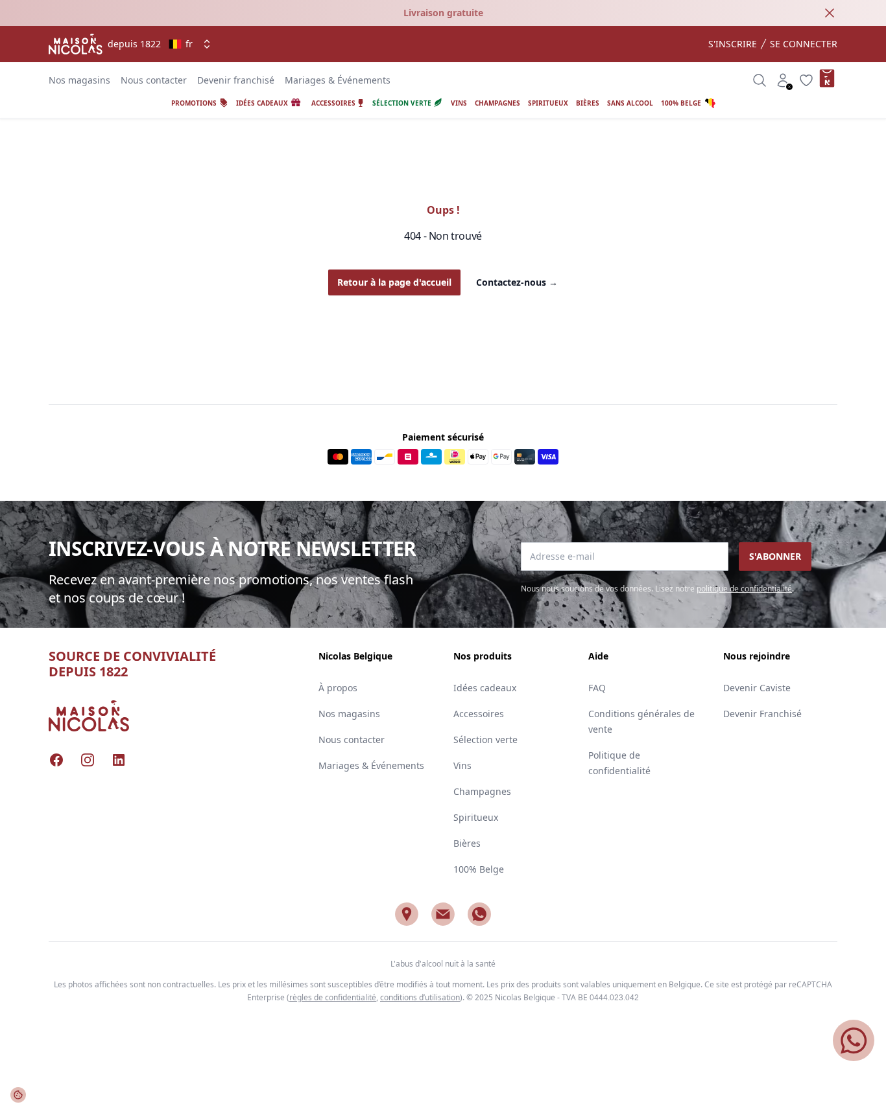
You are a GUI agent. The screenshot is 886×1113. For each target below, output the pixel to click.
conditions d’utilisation (420, 997)
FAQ (597, 688)
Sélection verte (485, 739)
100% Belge (478, 869)
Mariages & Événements (337, 80)
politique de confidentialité (744, 588)
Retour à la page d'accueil (394, 282)
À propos (337, 688)
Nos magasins (79, 80)
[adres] (406, 914)
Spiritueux (475, 817)
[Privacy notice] (18, 1095)
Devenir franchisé (235, 80)
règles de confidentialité (332, 997)
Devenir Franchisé (762, 713)
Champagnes (482, 791)
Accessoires (478, 713)
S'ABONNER (775, 556)
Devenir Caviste (757, 688)
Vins (462, 765)
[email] (443, 914)
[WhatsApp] (479, 914)
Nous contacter (154, 80)
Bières (467, 843)
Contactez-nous (517, 282)
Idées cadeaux (484, 688)
